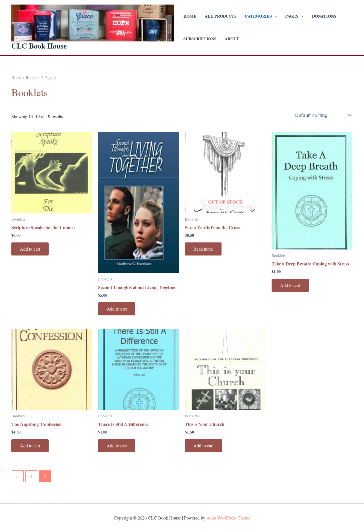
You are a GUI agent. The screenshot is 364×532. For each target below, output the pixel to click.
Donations (324, 16)
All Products (221, 16)
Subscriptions (199, 39)
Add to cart (30, 249)
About (232, 39)
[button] (274, 16)
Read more (203, 249)
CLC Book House (39, 45)
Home (190, 16)
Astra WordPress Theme (228, 518)
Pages (291, 16)
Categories (258, 16)
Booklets (33, 77)
